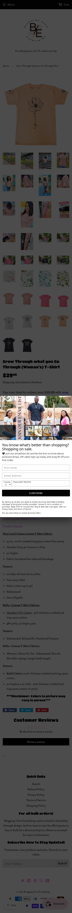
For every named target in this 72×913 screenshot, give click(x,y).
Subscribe (36, 493)
